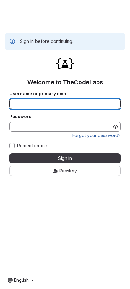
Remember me (32, 145)
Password (20, 116)
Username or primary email (39, 93)
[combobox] (21, 280)
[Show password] (115, 127)
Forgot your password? (96, 135)
